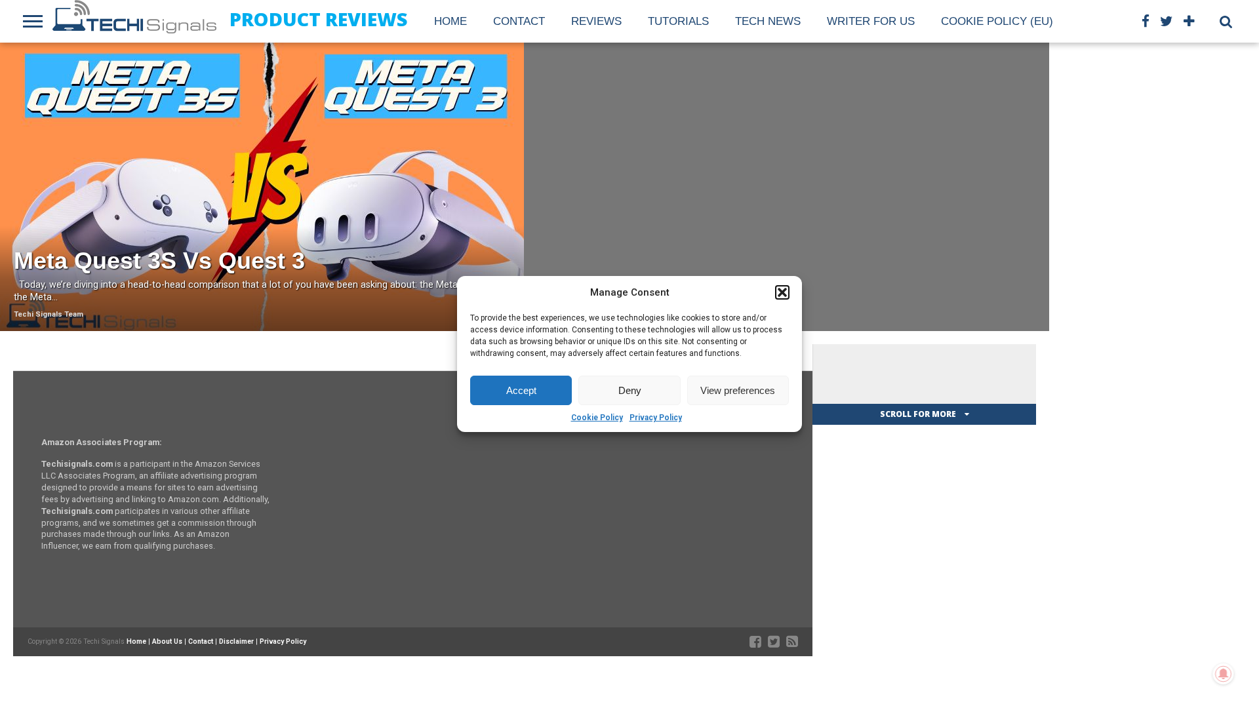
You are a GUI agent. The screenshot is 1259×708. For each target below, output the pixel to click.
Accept (521, 390)
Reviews (596, 21)
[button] (782, 292)
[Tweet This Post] (262, 215)
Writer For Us (871, 21)
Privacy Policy (656, 417)
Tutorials (678, 21)
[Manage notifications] (1223, 673)
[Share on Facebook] (235, 215)
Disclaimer (236, 641)
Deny (629, 390)
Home (450, 21)
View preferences (737, 390)
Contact (519, 21)
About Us (167, 641)
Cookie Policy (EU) (997, 21)
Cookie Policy (597, 417)
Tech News (768, 21)
